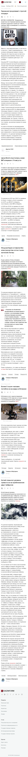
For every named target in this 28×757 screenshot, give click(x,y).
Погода (4, 468)
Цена (3, 236)
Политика (3, 705)
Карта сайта (4, 742)
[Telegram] (7, 17)
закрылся (21, 461)
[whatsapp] (5, 17)
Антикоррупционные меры (8, 731)
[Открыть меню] (25, 2)
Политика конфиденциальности (9, 725)
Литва (16, 374)
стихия (10, 374)
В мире (3, 714)
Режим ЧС (24, 374)
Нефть (24, 236)
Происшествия (5, 703)
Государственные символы (8, 728)
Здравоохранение (7, 146)
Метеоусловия (12, 675)
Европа (4, 374)
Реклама (3, 748)
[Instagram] (2, 17)
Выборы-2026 (9, 6)
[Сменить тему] (21, 2)
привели (3, 455)
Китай (3, 675)
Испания (17, 468)
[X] (13, 17)
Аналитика (3, 708)
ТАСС (17, 174)
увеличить (8, 228)
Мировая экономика (13, 236)
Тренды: (3, 6)
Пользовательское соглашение (9, 722)
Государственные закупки (8, 733)
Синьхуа (17, 501)
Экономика (4, 711)
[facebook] (10, 694)
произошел (4, 224)
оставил (3, 369)
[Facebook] (10, 17)
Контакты (3, 745)
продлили (13, 663)
